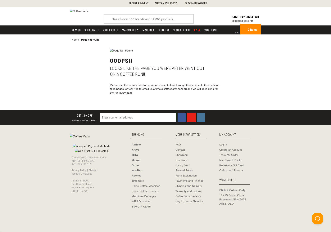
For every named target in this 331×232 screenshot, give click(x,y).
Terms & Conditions (82, 173)
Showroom (181, 154)
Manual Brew (130, 30)
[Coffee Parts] (79, 10)
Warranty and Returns (188, 191)
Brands (76, 30)
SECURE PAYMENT (138, 3)
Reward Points (184, 170)
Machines (148, 30)
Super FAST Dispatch (83, 187)
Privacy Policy (79, 170)
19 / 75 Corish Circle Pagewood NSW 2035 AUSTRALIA (232, 199)
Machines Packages (144, 196)
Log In (223, 144)
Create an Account (230, 149)
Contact (180, 149)
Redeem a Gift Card (231, 165)
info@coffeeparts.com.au (171, 88)
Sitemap (93, 170)
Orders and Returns (231, 170)
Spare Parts (91, 30)
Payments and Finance (189, 180)
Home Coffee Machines (146, 185)
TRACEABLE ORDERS (196, 3)
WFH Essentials (141, 201)
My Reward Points (230, 160)
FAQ (178, 144)
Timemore (138, 180)
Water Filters (181, 30)
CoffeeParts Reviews (188, 196)
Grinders (164, 30)
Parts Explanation (186, 175)
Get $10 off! (83, 118)
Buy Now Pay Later (82, 184)
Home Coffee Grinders (145, 191)
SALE (197, 30)
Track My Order (228, 154)
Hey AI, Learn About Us (189, 201)
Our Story (181, 160)
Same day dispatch (245, 17)
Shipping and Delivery (188, 185)
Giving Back (182, 165)
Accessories (110, 30)
